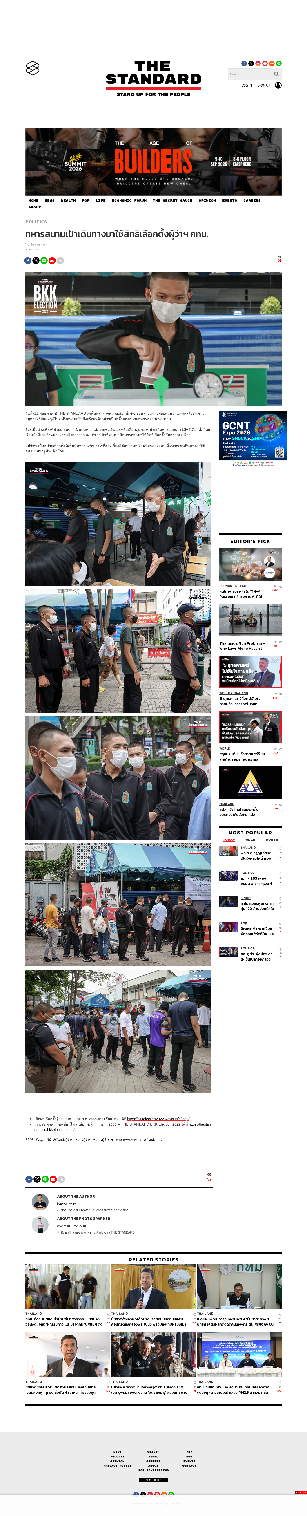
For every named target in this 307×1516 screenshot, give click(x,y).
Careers (153, 1461)
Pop (189, 1452)
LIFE (101, 200)
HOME (33, 200)
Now (189, 1456)
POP (85, 200)
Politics (36, 221)
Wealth (153, 1452)
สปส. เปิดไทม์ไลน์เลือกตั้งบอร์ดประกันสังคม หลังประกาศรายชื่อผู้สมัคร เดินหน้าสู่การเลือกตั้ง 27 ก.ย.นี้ (240, 812)
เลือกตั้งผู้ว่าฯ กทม (67, 1139)
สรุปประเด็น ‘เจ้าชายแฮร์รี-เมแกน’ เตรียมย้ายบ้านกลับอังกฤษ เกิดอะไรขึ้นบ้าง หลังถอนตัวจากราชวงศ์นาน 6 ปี (242, 756)
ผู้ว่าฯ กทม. (90, 1139)
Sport (246, 898)
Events (189, 1461)
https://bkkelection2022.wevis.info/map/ (158, 1119)
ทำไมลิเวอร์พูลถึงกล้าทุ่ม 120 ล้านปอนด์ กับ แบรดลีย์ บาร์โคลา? (257, 906)
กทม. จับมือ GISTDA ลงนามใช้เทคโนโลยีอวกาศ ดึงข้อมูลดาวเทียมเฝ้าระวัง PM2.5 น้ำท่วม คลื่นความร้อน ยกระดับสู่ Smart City (233, 1390)
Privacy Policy (117, 1465)
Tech (242, 586)
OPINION (207, 200)
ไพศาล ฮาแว (39, 245)
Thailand (240, 693)
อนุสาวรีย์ (44, 1139)
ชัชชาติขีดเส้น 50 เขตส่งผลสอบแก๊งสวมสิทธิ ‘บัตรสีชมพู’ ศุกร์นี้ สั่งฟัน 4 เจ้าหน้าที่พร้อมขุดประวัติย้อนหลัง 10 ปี (60, 1390)
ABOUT (35, 207)
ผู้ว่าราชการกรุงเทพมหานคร (121, 1139)
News (117, 1452)
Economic (227, 586)
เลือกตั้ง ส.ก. (153, 1139)
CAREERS (252, 200)
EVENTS (229, 200)
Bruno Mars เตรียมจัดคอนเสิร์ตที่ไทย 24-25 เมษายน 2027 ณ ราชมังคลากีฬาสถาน (258, 931)
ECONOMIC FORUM (129, 200)
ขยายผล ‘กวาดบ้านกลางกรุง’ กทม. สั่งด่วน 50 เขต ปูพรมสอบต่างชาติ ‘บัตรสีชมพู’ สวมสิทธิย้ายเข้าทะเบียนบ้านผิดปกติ (149, 1390)
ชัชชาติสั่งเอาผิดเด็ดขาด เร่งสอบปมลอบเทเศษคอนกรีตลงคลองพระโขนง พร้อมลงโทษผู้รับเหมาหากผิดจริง (148, 1322)
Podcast (117, 1456)
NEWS (50, 200)
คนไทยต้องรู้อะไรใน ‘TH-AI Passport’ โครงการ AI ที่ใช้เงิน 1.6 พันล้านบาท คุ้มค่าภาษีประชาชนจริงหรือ (242, 594)
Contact (189, 1465)
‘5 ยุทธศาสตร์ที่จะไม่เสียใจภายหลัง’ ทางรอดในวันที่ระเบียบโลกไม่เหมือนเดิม (239, 701)
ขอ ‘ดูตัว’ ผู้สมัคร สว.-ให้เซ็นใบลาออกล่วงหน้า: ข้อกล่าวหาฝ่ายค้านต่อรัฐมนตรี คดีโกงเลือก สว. (258, 956)
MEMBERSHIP (153, 1480)
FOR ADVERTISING (153, 1470)
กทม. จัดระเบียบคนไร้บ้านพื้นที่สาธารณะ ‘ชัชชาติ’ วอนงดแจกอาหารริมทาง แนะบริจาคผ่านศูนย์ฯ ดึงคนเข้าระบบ (63, 1322)
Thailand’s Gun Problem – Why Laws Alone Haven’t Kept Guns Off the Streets (242, 646)
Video (153, 1456)
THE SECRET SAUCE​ (172, 200)
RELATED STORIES (154, 1259)
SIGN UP (264, 85)
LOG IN (246, 85)
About (153, 1465)
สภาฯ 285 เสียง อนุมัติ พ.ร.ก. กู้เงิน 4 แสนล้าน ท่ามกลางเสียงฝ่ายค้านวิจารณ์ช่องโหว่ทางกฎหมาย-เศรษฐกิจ (257, 881)
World (224, 693)
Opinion (117, 1461)
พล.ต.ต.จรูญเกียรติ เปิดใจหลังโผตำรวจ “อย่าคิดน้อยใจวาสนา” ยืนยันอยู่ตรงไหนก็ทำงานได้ (258, 856)
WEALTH (68, 200)
